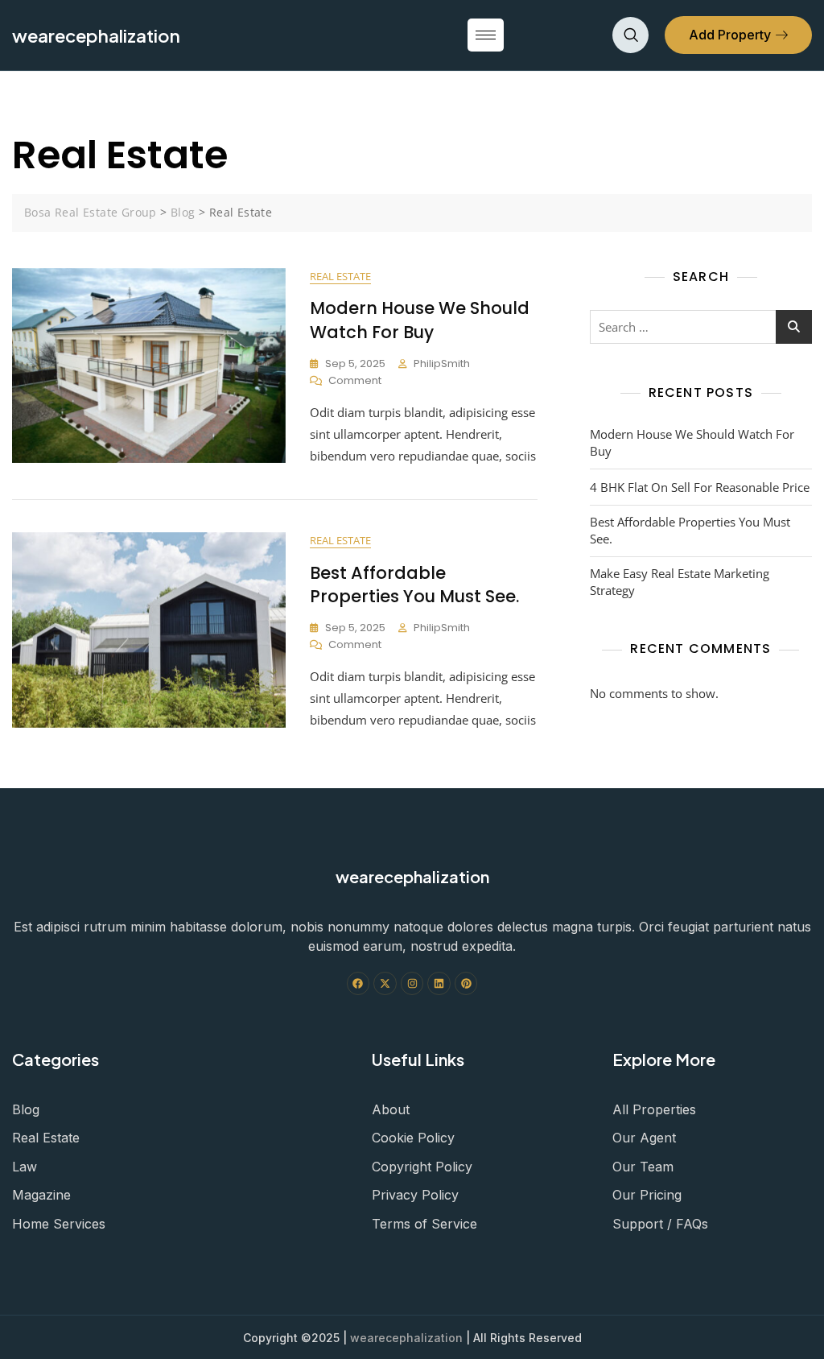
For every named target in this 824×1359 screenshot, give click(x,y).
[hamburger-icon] (486, 35)
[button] (630, 35)
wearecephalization (406, 1338)
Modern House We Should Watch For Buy (419, 319)
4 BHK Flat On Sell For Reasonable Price (700, 487)
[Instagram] (412, 983)
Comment (354, 380)
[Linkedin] (439, 983)
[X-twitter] (385, 983)
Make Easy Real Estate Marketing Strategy (679, 581)
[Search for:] (701, 327)
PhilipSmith (442, 363)
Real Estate (340, 276)
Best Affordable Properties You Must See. (414, 584)
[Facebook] (358, 983)
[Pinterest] (466, 983)
